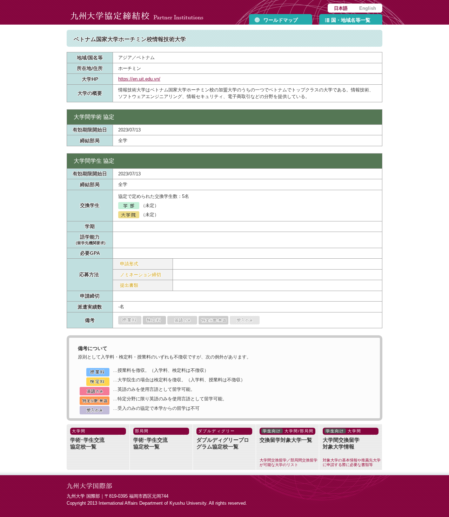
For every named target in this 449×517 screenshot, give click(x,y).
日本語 (341, 8)
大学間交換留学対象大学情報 (352, 448)
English (367, 8)
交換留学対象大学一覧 (288, 448)
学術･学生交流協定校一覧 (87, 439)
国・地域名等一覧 (350, 20)
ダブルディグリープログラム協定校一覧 (222, 439)
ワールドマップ (280, 20)
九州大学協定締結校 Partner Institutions (138, 12)
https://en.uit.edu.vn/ (139, 79)
